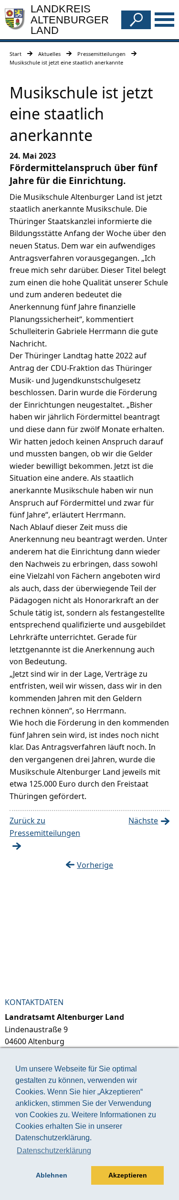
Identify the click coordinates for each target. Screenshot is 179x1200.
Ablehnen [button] (51, 1175)
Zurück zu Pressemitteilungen (45, 826)
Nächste (143, 820)
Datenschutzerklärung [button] (54, 1150)
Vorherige (95, 865)
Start (15, 53)
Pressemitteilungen (101, 53)
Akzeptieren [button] (127, 1175)
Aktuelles (49, 53)
